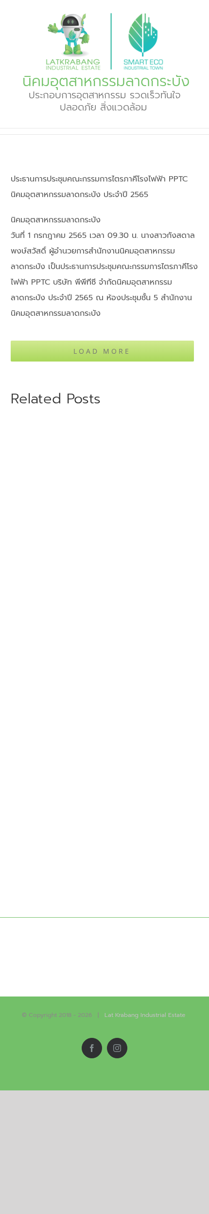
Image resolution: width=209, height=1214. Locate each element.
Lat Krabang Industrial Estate (144, 1015)
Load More (102, 351)
